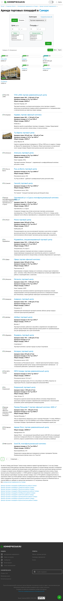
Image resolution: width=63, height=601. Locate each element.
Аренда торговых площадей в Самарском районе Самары (17, 487)
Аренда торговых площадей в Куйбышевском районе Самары (19, 485)
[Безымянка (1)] (36, 37)
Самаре (44, 10)
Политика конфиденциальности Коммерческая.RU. (31, 591)
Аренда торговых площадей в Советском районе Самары (17, 494)
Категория (33, 17)
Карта (59, 50)
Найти (48, 43)
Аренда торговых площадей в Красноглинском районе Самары (19, 500)
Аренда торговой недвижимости (48, 6)
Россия (2, 6)
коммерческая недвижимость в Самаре (14, 482)
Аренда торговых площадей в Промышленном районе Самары (19, 496)
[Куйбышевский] (17, 35)
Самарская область (11, 6)
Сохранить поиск (46, 17)
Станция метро (36, 33)
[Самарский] (17, 37)
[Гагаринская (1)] (36, 38)
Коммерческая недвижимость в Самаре (28, 6)
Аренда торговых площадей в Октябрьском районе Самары (18, 493)
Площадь (34, 25)
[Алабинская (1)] (36, 35)
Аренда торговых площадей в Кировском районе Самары (17, 498)
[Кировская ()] (36, 40)
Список (50, 50)
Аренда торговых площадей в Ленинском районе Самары (17, 489)
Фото (55, 50)
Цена (15, 25)
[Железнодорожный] (17, 40)
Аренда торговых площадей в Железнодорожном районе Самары (20, 491)
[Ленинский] (17, 38)
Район (15, 33)
